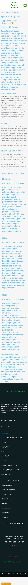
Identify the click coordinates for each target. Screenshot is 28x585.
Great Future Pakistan (15, 5)
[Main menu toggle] (25, 5)
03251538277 (5, 433)
